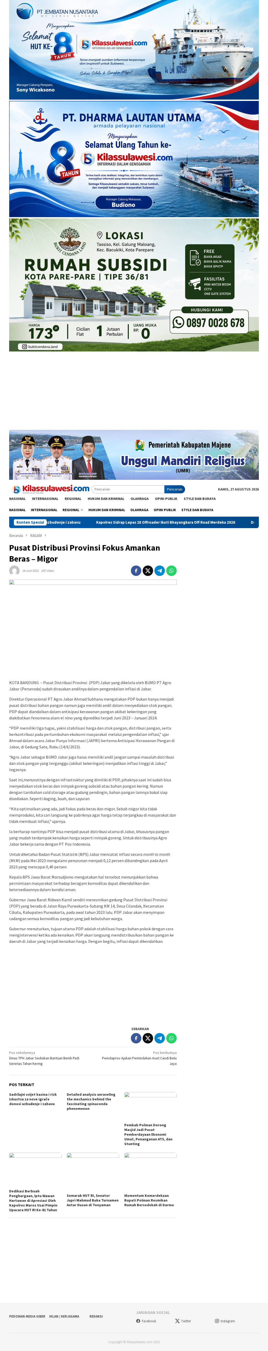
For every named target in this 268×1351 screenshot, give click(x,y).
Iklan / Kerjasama (64, 1316)
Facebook (149, 1321)
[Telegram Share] (159, 570)
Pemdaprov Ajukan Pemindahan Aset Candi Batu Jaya (139, 1058)
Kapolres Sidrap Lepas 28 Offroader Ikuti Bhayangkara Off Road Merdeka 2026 (102, 522)
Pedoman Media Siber (27, 1316)
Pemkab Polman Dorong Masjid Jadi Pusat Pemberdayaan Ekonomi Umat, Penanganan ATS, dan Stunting (148, 1134)
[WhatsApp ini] (171, 570)
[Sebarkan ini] (136, 570)
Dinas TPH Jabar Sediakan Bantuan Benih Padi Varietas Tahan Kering (44, 1058)
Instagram (228, 1321)
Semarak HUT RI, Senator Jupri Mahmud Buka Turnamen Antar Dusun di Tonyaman (93, 1200)
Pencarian (174, 489)
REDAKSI (96, 1316)
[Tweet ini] (148, 570)
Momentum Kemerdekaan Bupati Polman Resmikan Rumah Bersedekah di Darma (149, 1200)
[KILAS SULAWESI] (50, 489)
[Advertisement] (134, 393)
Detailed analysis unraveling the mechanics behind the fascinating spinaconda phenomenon (91, 1101)
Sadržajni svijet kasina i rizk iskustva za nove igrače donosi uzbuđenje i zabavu (33, 1099)
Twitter (186, 1321)
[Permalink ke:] (14, 570)
